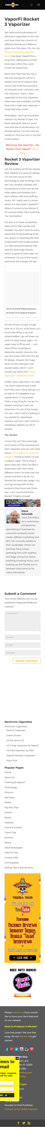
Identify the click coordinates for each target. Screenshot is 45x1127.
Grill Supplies (12, 862)
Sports (8, 817)
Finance (9, 792)
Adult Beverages (13, 847)
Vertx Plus (11, 760)
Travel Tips (10, 832)
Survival (9, 837)
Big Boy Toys (11, 807)
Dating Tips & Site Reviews (19, 867)
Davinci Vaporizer (15, 730)
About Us (10, 777)
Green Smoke (13, 735)
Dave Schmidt (27, 512)
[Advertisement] (22, 692)
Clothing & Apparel (15, 782)
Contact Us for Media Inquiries (21, 1109)
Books (8, 802)
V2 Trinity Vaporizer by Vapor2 (22, 745)
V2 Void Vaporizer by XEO (20, 750)
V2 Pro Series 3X (15, 740)
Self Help (9, 797)
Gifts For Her (11, 852)
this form (24, 1036)
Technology (11, 787)
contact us (18, 1012)
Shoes (8, 842)
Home (8, 772)
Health (8, 812)
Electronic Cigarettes (16, 726)
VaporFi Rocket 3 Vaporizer (20, 755)
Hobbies (9, 822)
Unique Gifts (11, 857)
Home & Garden (13, 827)
